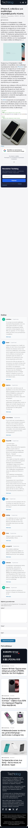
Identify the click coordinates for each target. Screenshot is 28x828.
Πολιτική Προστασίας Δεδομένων (15, 815)
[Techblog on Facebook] (3, 809)
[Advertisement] (14, 251)
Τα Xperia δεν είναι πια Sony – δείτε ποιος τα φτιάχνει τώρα (12, 762)
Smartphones (5, 20)
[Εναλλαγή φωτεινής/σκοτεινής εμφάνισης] (23, 2)
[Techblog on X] (13, 809)
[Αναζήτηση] (20, 2)
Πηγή (2, 146)
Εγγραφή (14, 180)
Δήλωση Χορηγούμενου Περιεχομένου (16, 816)
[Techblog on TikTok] (17, 809)
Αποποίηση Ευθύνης (17, 817)
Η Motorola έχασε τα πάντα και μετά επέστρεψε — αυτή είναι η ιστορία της (13, 732)
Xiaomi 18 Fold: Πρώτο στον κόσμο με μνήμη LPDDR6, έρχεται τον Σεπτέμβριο (14, 670)
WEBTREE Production (19, 821)
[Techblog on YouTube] (10, 809)
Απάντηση (8, 336)
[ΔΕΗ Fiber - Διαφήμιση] (14, 52)
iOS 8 (4, 100)
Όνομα (3, 626)
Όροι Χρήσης (4, 815)
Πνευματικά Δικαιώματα (8, 817)
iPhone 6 (20, 67)
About (13, 821)
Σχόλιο (3, 608)
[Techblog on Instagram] (6, 809)
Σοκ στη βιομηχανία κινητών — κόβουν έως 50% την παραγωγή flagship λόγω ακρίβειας (14, 701)
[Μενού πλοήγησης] (25, 2)
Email (2, 632)
